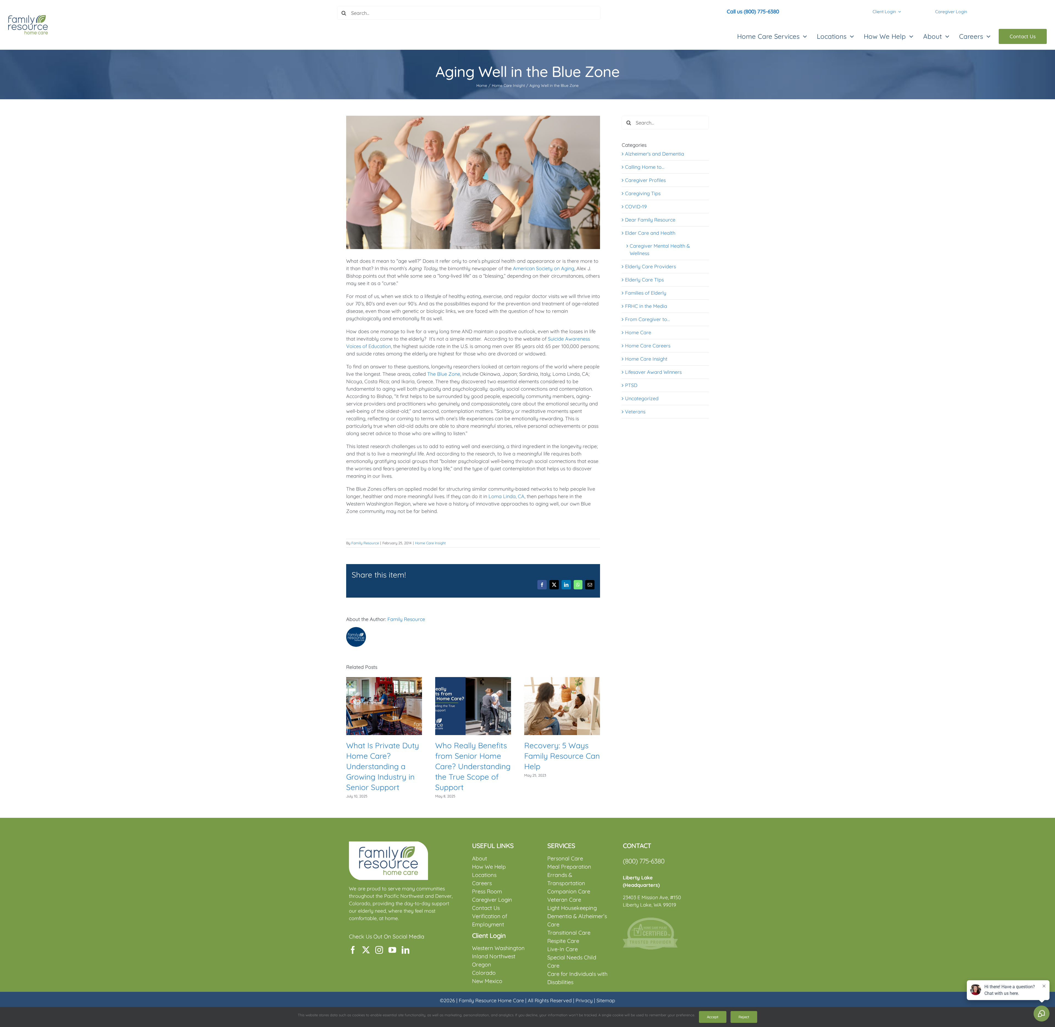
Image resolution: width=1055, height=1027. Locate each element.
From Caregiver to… (647, 319)
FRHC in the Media (646, 306)
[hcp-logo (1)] (650, 920)
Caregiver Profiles (645, 180)
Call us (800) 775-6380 (753, 11)
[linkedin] (405, 950)
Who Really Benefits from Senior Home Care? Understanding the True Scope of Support (472, 766)
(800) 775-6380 (643, 861)
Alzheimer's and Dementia (654, 154)
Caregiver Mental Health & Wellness (660, 249)
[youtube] (392, 950)
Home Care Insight (430, 543)
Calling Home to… (644, 167)
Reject (743, 1017)
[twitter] (366, 950)
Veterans (635, 411)
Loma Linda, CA (506, 496)
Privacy (584, 1000)
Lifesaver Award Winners (653, 372)
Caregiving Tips (642, 193)
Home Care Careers (647, 346)
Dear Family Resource (650, 220)
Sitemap (605, 1000)
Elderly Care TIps (644, 280)
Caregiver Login (951, 11)
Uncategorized (642, 398)
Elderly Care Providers (650, 266)
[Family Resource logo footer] (388, 844)
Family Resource (365, 543)
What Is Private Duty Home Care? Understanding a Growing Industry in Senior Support (382, 766)
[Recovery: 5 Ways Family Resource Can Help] (562, 680)
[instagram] (379, 950)
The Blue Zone (443, 374)
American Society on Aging (543, 268)
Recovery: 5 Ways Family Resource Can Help (562, 756)
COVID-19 (636, 206)
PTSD (631, 385)
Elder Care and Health (650, 233)
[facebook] (353, 950)
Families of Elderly (645, 293)
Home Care (638, 332)
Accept (712, 1017)
